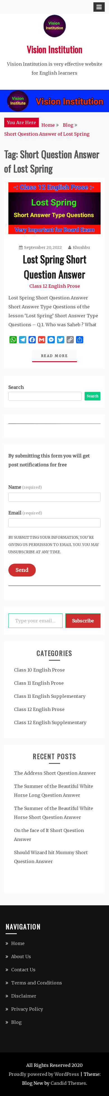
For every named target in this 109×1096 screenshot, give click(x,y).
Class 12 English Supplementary (50, 722)
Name (25, 487)
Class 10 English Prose (39, 670)
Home (18, 943)
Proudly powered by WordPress (44, 1074)
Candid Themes (68, 1083)
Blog (16, 1022)
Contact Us (23, 969)
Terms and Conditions (36, 983)
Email (25, 513)
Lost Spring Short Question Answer (54, 266)
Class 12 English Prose (54, 286)
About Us (21, 956)
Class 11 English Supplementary (50, 696)
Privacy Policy (27, 1009)
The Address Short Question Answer (55, 773)
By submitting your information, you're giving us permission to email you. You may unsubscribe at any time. (53, 544)
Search (16, 387)
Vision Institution (54, 49)
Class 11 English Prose (39, 683)
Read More (54, 356)
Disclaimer (23, 996)
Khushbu (81, 247)
